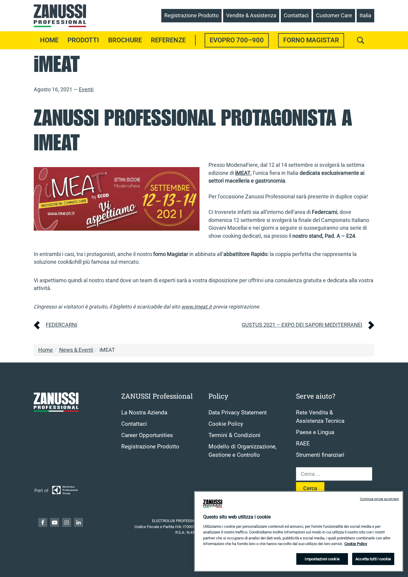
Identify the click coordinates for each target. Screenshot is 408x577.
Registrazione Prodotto (150, 446)
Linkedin (78, 522)
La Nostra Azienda (144, 412)
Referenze (168, 40)
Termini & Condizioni (234, 435)
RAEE (303, 443)
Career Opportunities (147, 435)
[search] (360, 40)
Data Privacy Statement (237, 412)
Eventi (86, 89)
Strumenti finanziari (320, 455)
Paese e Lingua (315, 432)
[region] (298, 531)
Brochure (125, 40)
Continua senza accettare (379, 499)
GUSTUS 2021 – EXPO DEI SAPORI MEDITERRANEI (302, 325)
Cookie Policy (225, 424)
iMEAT (243, 173)
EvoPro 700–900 (237, 40)
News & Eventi (76, 350)
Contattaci (134, 424)
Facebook (42, 522)
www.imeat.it (196, 307)
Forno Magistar (311, 40)
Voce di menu (195, 40)
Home (49, 40)
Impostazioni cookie (322, 559)
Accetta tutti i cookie (373, 559)
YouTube (54, 522)
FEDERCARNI (61, 325)
